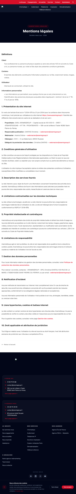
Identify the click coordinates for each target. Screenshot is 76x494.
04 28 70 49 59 (12, 407)
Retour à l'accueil (9, 344)
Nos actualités (6, 436)
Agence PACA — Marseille (60, 433)
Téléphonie (44, 7)
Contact (57, 2)
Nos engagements (8, 433)
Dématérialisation (65, 7)
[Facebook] (31, 476)
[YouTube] (45, 476)
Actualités (42, 2)
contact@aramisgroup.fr (14, 385)
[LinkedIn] (35, 476)
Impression (53, 7)
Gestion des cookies (45, 319)
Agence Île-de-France (59, 430)
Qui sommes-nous (8, 430)
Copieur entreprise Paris (34, 443)
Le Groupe (22, 2)
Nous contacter (7, 465)
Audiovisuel (35, 7)
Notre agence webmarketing (11, 458)
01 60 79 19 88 (11, 382)
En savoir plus (19, 491)
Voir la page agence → (11, 393)
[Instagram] (40, 476)
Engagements (32, 2)
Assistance (66, 2)
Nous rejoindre (6, 440)
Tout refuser (54, 487)
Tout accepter (68, 487)
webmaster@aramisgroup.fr (50, 132)
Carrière (50, 2)
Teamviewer (6, 462)
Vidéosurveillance (45, 10)
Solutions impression (33, 440)
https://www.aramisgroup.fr (52, 115)
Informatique (23, 7)
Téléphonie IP (31, 436)
